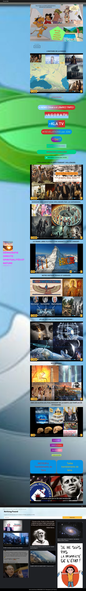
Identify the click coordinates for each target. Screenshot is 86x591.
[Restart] (32, 198)
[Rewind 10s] (34, 198)
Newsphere (48, 589)
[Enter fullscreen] (81, 198)
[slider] (52, 91)
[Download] (79, 198)
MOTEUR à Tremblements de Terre (43, 467)
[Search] (82, 506)
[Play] (36, 198)
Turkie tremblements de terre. (69, 467)
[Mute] (71, 271)
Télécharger (37, 46)
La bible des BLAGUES (56, 455)
